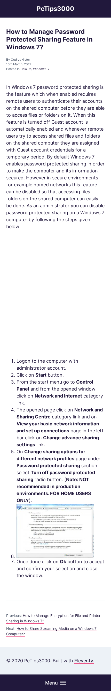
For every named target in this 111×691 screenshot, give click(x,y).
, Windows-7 (40, 69)
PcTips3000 (55, 8)
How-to (25, 69)
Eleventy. (84, 660)
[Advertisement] (55, 293)
